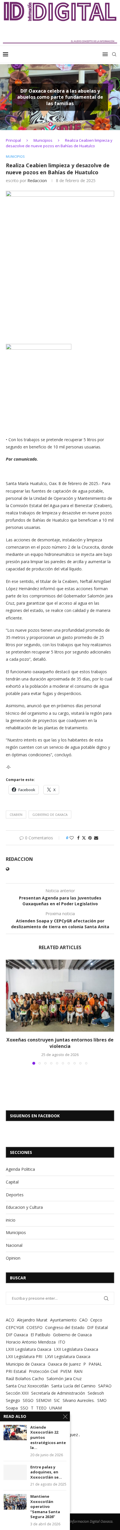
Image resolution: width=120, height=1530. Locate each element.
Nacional (14, 1245)
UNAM (55, 1408)
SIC (57, 1400)
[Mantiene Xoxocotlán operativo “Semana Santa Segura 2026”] (15, 1501)
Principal (13, 140)
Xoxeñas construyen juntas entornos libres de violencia (60, 1043)
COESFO (35, 1327)
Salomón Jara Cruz (64, 1378)
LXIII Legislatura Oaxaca (28, 1349)
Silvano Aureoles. (79, 1400)
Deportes (15, 1194)
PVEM (65, 1371)
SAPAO (105, 1386)
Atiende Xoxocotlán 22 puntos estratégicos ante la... (48, 1437)
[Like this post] (72, 838)
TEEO (41, 1408)
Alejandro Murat (32, 1320)
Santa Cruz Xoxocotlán (27, 1386)
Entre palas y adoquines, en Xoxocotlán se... (46, 1472)
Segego (13, 1400)
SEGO (28, 1400)
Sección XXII (17, 1393)
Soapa (12, 1408)
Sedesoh (96, 1393)
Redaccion (37, 180)
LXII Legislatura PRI (24, 1356)
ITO (61, 1342)
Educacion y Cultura (24, 1207)
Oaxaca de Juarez (64, 1364)
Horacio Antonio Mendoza (31, 1342)
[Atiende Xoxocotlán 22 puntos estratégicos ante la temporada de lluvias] (15, 1432)
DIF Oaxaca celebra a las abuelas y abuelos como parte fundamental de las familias (60, 96)
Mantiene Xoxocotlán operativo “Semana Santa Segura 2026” (45, 1506)
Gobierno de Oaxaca (50, 814)
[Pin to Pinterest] (90, 838)
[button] (8, 97)
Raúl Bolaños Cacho (25, 1378)
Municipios (42, 140)
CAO (83, 1320)
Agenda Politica (20, 1169)
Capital (12, 1182)
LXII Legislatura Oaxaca (76, 1349)
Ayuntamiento (63, 1320)
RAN (78, 1371)
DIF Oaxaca (17, 1334)
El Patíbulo (40, 1334)
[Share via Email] (96, 838)
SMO (102, 1400)
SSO (24, 1408)
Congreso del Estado (64, 1327)
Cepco (96, 1320)
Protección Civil (43, 1371)
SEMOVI (43, 1400)
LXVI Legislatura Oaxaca (67, 1356)
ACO (10, 1320)
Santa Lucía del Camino (73, 1386)
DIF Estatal (97, 1327)
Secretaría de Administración (58, 1393)
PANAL (95, 1364)
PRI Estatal (16, 1371)
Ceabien (16, 814)
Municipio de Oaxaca (25, 1364)
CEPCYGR (15, 1327)
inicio (10, 1220)
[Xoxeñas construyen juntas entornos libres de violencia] (60, 996)
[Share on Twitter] (84, 838)
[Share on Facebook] (78, 838)
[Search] (114, 54)
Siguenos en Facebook (35, 1115)
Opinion (13, 1258)
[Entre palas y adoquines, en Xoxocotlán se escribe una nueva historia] (15, 1472)
